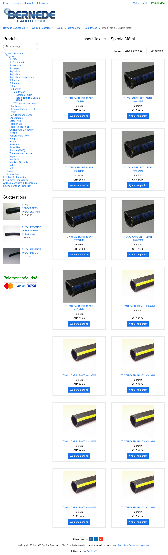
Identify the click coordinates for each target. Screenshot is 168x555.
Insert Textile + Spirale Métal (28, 99)
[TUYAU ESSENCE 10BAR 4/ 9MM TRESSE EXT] (11, 234)
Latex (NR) (15, 121)
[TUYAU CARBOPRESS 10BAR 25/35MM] (11, 211)
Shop (6, 3)
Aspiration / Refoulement (22, 77)
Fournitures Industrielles (15, 180)
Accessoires (12, 174)
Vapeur (13, 156)
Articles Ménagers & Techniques (20, 183)
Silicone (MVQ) (17, 150)
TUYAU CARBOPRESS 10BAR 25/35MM (31, 208)
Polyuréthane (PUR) (20, 135)
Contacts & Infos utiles (36, 3)
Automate (15, 83)
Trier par (117, 50)
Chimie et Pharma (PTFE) (23, 109)
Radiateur (15, 144)
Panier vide (158, 3)
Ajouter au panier (79, 115)
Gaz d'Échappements (21, 115)
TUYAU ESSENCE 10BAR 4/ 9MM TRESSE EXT (31, 230)
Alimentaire (15, 65)
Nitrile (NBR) (16, 124)
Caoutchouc (91, 27)
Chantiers (15, 106)
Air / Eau (14, 59)
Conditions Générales (128, 545)
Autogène (15, 80)
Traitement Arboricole (21, 153)
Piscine (13, 132)
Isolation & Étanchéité (14, 177)
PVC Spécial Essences (24, 103)
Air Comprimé (17, 62)
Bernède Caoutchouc (14, 27)
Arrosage (14, 68)
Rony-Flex (15, 147)
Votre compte (140, 3)
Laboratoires (16, 118)
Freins (13, 112)
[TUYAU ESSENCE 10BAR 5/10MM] (11, 256)
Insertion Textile (24, 95)
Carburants (74, 27)
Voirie (12, 168)
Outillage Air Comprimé (22, 129)
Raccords (11, 171)
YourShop (90, 551)
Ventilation (15, 159)
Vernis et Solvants (19, 162)
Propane (14, 141)
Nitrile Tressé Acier (19, 126)
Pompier (14, 138)
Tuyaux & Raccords (40, 27)
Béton (13, 86)
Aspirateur (15, 71)
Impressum (145, 545)
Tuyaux (59, 27)
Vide (12, 165)
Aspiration (15, 74)
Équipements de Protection (17, 186)
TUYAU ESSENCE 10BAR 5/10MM (31, 251)
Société (16, 3)
